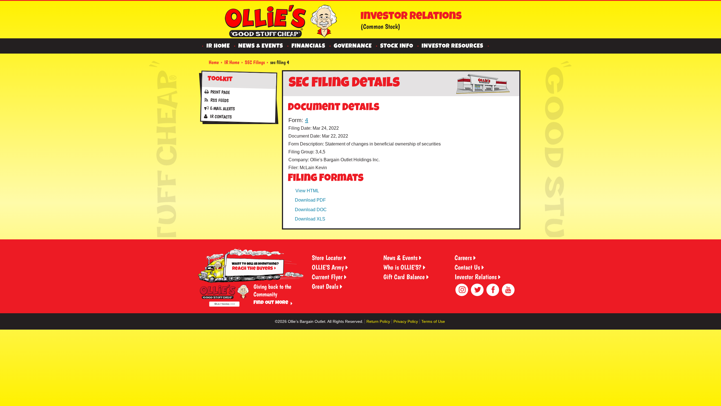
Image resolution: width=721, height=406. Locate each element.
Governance (353, 46)
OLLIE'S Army (328, 267)
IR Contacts (221, 117)
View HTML (307, 190)
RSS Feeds (219, 100)
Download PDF (310, 200)
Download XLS (310, 219)
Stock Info (396, 46)
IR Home (218, 46)
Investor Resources (452, 46)
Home (214, 62)
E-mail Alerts (222, 108)
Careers (463, 257)
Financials (308, 46)
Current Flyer (327, 277)
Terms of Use (433, 321)
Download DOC (311, 209)
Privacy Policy (405, 321)
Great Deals (325, 286)
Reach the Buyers (252, 268)
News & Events (260, 46)
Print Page (220, 92)
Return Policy (378, 321)
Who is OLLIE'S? (402, 267)
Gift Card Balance (404, 277)
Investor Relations (476, 277)
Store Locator (327, 257)
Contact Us (467, 267)
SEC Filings (255, 62)
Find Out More (270, 302)
